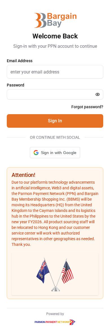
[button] (55, 152)
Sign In (55, 120)
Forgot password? (87, 107)
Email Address (19, 61)
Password (15, 85)
